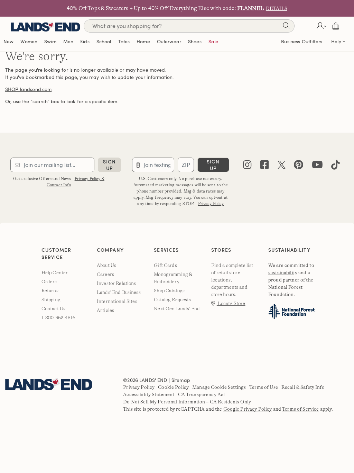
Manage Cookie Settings (219, 387)
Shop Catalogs (169, 290)
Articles (105, 310)
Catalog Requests (172, 299)
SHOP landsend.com (28, 89)
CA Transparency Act (201, 394)
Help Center (54, 272)
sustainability (282, 272)
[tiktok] (335, 166)
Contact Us (53, 308)
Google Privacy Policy (247, 409)
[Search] (286, 27)
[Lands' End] (45, 25)
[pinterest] (298, 166)
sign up (109, 164)
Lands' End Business (119, 292)
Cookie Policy (173, 387)
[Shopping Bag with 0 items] (335, 26)
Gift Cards (165, 265)
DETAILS (276, 8)
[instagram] (247, 166)
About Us (106, 265)
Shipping (50, 299)
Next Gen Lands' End (177, 308)
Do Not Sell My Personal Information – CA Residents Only (187, 401)
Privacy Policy (211, 203)
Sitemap (180, 380)
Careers (105, 274)
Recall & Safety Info (303, 387)
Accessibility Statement (148, 394)
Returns (49, 290)
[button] (320, 26)
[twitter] (282, 166)
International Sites (117, 301)
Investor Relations (116, 283)
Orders (49, 281)
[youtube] (317, 166)
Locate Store (231, 303)
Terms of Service (300, 409)
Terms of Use (263, 387)
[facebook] (264, 166)
